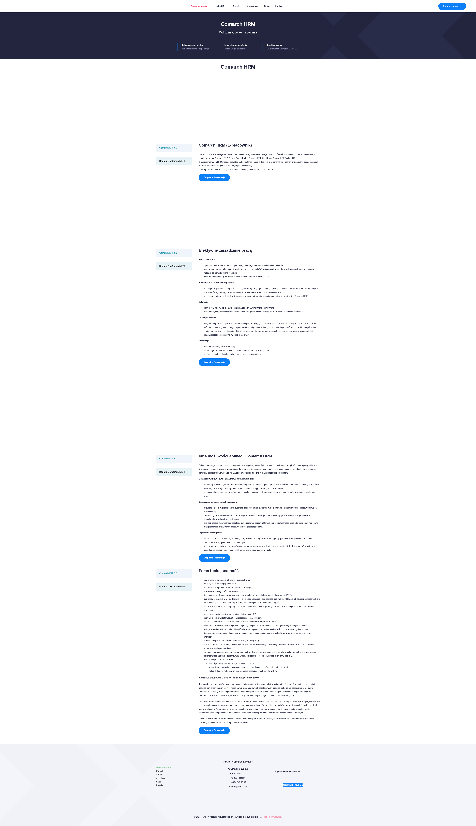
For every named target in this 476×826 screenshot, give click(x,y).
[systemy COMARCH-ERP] (176, 796)
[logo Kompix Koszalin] (26, 5)
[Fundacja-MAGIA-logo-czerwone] (307, 767)
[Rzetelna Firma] (299, 796)
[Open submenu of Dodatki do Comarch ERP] (189, 161)
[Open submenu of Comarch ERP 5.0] (189, 148)
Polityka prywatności (272, 817)
